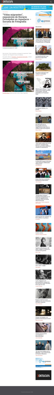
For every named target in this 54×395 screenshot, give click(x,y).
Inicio (4, 11)
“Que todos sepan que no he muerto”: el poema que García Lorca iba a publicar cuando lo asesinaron (43, 145)
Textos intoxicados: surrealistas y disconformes (41, 335)
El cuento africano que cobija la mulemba (42, 73)
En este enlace (6, 93)
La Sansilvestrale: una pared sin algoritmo (42, 56)
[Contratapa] (7, 1)
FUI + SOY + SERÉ (40, 265)
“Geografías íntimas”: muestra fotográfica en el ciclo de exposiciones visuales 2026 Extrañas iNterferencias (43, 198)
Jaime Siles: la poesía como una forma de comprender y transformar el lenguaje (43, 41)
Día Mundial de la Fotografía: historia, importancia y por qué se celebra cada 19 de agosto (43, 126)
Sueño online (39, 233)
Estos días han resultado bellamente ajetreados (43, 179)
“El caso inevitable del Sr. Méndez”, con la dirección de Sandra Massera (43, 353)
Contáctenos (40, 4)
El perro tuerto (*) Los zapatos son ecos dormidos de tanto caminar (43, 301)
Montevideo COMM (29, 392)
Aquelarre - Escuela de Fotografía (19, 57)
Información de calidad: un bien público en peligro (43, 217)
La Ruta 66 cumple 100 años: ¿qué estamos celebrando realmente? (43, 163)
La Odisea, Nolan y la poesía (42, 108)
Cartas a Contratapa (31, 4)
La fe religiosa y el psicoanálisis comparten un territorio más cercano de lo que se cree (43, 282)
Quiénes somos (18, 4)
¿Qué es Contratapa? (8, 4)
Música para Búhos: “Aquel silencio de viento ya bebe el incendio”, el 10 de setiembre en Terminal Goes (43, 91)
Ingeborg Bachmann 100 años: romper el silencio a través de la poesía (43, 249)
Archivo (24, 4)
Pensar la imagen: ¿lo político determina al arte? (43, 317)
